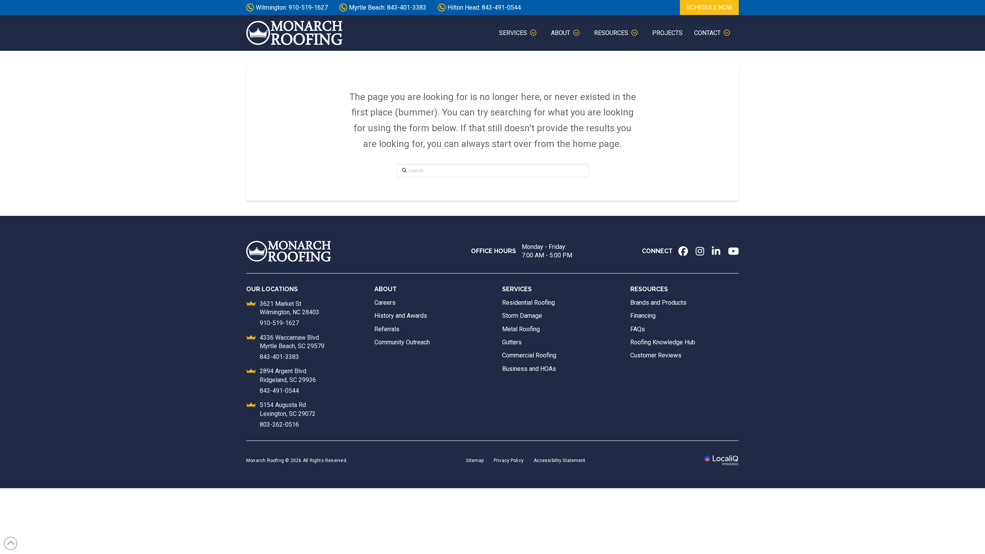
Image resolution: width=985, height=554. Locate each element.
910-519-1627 (279, 323)
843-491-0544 (279, 390)
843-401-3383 (279, 356)
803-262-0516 (279, 424)
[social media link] (683, 251)
